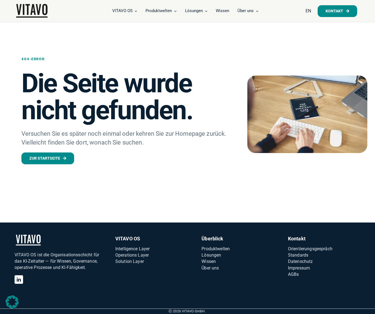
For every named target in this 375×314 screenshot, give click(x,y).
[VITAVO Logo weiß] (28, 236)
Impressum (299, 268)
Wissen (209, 261)
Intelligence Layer (132, 248)
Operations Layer (132, 255)
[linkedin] (19, 279)
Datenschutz (300, 261)
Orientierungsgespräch (310, 248)
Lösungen (211, 255)
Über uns (210, 268)
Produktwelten (216, 248)
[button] (12, 302)
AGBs (293, 274)
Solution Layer (129, 261)
